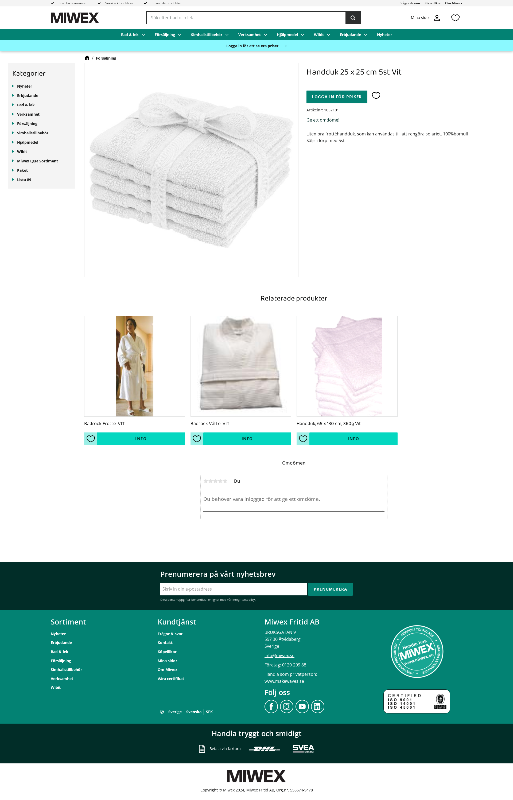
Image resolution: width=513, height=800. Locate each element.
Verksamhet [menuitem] (249, 34)
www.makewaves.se (284, 681)
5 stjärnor (225, 481)
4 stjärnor (220, 481)
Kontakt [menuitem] (165, 642)
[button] (455, 17)
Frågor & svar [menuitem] (409, 3)
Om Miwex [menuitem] (453, 3)
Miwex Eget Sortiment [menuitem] (37, 160)
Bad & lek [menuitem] (130, 34)
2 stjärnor (210, 481)
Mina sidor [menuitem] (167, 660)
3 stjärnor (215, 481)
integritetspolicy (243, 600)
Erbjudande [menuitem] (350, 34)
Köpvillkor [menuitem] (433, 3)
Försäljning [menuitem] (165, 34)
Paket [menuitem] (22, 170)
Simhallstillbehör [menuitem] (206, 34)
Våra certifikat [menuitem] (171, 678)
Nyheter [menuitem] (384, 34)
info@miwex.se (279, 655)
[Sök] (352, 18)
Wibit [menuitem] (319, 34)
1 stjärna (205, 481)
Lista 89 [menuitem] (24, 179)
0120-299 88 (294, 665)
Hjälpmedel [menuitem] (287, 34)
